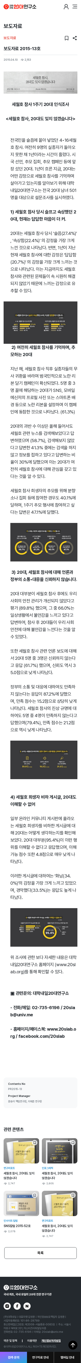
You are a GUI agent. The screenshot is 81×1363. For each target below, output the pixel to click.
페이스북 (17, 1306)
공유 (74, 38)
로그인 (66, 7)
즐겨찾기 (66, 38)
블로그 (27, 1306)
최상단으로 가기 (72, 1345)
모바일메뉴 (74, 6)
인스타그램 (7, 1306)
